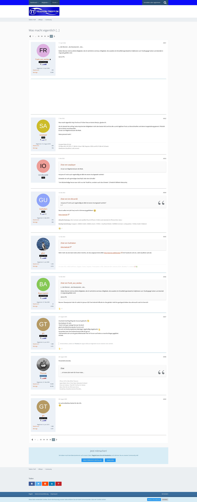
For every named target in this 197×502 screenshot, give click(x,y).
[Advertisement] (131, 9)
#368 (164, 357)
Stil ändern (165, 494)
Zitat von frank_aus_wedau (71, 283)
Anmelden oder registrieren (152, 2)
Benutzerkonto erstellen (92, 460)
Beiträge (35, 72)
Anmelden (110, 460)
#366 (164, 277)
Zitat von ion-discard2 (69, 199)
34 (41, 36)
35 (45, 36)
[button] (32, 484)
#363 (164, 158)
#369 (164, 399)
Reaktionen (36, 70)
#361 (164, 43)
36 (48, 36)
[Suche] (165, 2)
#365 (164, 237)
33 (38, 36)
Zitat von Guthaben (68, 243)
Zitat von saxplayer (68, 165)
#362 (164, 118)
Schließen (164, 499)
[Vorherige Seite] (30, 36)
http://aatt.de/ (63, 215)
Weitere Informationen (154, 499)
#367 (164, 317)
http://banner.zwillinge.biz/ (112, 253)
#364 (164, 192)
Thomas (77, 343)
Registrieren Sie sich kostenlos (101, 455)
